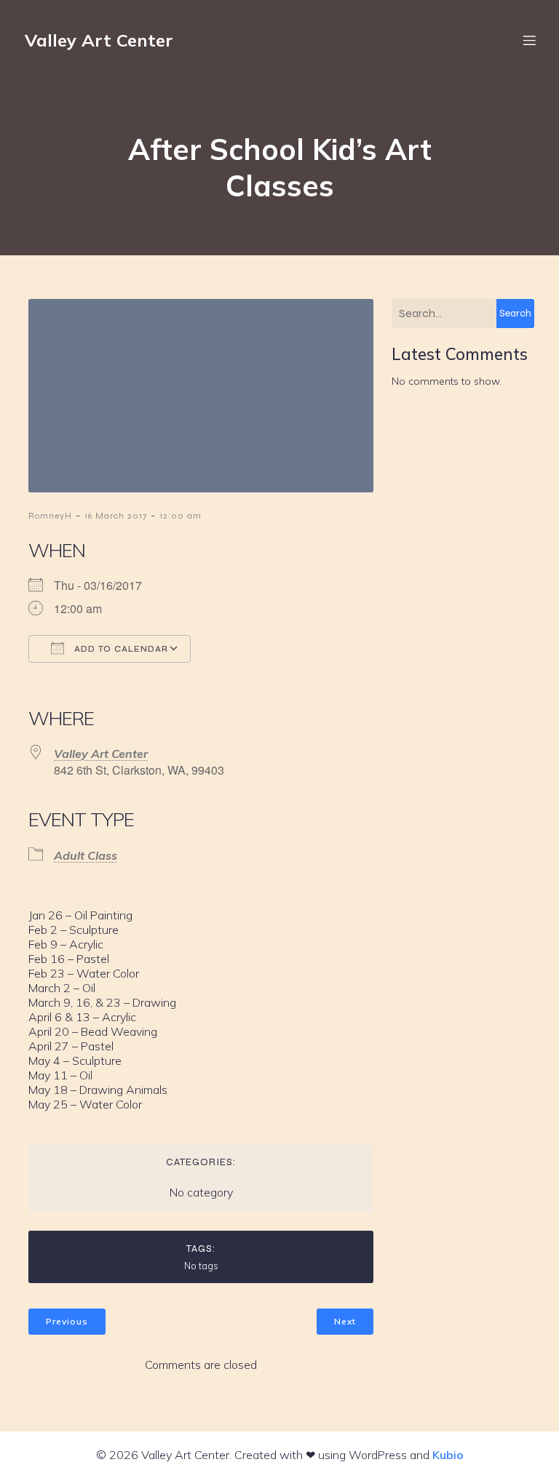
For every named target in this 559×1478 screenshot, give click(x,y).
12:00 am (180, 516)
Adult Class (85, 855)
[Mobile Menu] (529, 40)
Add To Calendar (119, 649)
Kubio (448, 1454)
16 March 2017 (115, 516)
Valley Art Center (101, 753)
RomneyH (50, 516)
